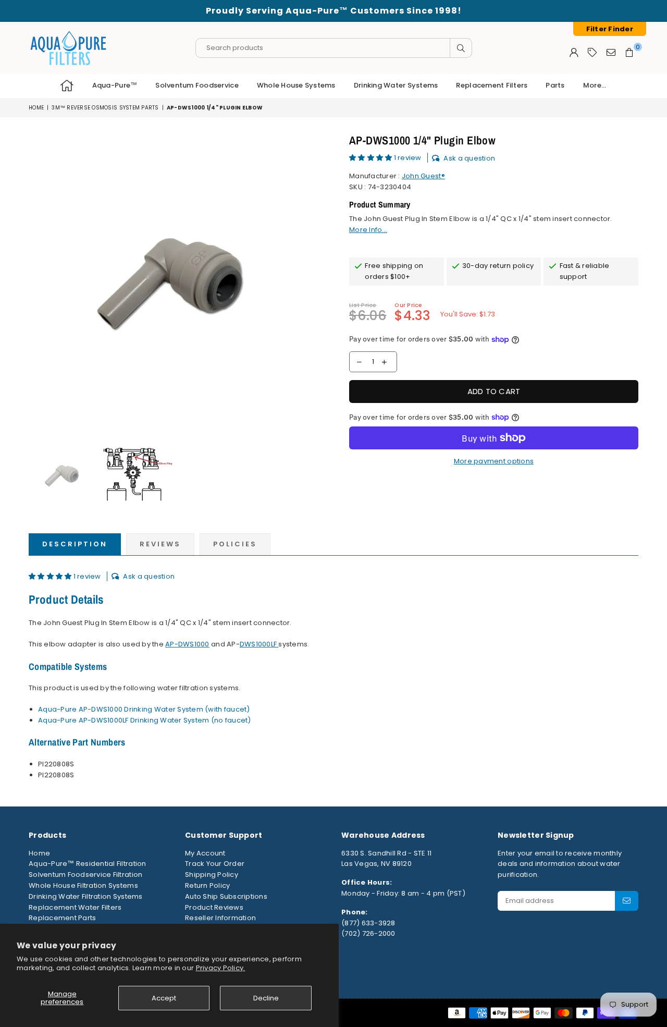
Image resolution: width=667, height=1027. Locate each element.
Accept (164, 998)
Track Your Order (214, 864)
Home (36, 108)
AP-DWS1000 (187, 644)
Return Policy (207, 885)
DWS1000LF (259, 644)
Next (316, 281)
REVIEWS (160, 544)
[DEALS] (592, 52)
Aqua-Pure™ (115, 85)
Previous (38, 281)
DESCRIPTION (74, 544)
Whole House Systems (296, 85)
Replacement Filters (491, 85)
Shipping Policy (211, 874)
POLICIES (235, 544)
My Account (205, 853)
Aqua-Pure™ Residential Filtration (87, 864)
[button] (371, 158)
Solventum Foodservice (196, 85)
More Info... (368, 230)
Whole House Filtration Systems (83, 885)
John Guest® (423, 176)
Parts (555, 85)
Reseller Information (220, 918)
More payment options (494, 461)
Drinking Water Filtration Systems (86, 896)
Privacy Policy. (220, 968)
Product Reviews (214, 907)
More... (595, 85)
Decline (266, 998)
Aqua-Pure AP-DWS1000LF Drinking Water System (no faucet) (144, 720)
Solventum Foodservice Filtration (85, 874)
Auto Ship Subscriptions (226, 896)
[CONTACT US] (611, 52)
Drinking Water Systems (396, 85)
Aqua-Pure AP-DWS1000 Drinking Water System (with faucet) (144, 709)
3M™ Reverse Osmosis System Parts (105, 108)
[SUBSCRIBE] (626, 901)
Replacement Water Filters (75, 907)
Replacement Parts (62, 918)
